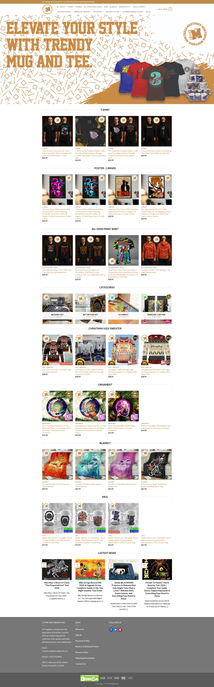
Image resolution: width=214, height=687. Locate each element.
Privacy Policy (81, 652)
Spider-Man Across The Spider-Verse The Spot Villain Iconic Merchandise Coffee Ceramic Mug (57, 540)
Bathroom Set (64, 12)
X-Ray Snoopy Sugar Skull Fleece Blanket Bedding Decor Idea (154, 485)
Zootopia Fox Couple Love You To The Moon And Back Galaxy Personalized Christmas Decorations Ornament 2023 (90, 429)
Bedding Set (124, 7)
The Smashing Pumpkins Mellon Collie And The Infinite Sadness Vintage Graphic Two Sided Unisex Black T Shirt (123, 154)
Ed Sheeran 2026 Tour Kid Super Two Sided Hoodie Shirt (156, 271)
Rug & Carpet (139, 7)
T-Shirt (70, 7)
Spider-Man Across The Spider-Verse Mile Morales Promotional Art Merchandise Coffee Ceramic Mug (156, 540)
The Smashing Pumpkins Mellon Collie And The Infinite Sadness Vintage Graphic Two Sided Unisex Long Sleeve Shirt (90, 154)
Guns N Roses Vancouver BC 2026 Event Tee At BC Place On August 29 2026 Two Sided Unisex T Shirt (56, 153)
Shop (62, 7)
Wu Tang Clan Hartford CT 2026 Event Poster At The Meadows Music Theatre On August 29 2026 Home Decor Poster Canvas (156, 212)
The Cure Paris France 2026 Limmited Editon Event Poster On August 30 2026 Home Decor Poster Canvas (123, 211)
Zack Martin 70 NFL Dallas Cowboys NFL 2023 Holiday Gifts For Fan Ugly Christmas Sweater (89, 372)
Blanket (113, 7)
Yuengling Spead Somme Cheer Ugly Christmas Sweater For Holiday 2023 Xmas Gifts (155, 372)
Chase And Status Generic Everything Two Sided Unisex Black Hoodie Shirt (156, 152)
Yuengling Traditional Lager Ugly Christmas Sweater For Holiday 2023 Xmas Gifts (122, 372)
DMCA (78, 635)
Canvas (78, 7)
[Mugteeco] (47, 9)
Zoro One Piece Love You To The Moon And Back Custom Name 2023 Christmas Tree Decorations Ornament (56, 429)
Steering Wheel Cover (133, 12)
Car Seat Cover (112, 12)
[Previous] (42, 141)
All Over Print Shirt (93, 7)
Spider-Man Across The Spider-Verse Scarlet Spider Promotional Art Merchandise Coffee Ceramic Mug (123, 540)
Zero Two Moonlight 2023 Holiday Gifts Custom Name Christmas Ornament (121, 428)
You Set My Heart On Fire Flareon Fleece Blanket (55, 485)
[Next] (172, 141)
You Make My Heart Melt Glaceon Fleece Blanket (88, 485)
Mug (106, 7)
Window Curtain (82, 12)
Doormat (97, 12)
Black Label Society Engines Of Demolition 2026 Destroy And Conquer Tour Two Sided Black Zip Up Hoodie (90, 273)
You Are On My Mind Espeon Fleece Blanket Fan (122, 485)
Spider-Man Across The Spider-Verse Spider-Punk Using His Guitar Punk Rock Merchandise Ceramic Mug (90, 540)
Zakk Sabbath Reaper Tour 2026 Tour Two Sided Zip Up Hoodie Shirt (57, 271)
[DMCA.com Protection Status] (89, 678)
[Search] (57, 6)
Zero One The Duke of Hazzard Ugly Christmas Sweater (56, 371)
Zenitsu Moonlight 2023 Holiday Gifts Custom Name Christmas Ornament (156, 427)
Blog (148, 12)
